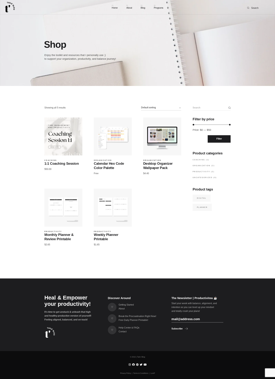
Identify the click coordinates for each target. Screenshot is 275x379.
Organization (103, 160)
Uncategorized (202, 177)
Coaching (50, 160)
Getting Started (126, 305)
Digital (201, 198)
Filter (219, 139)
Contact (122, 331)
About (122, 308)
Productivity (53, 231)
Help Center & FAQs (129, 327)
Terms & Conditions (140, 373)
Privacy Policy (125, 373)
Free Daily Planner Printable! (133, 320)
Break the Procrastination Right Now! (137, 316)
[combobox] (161, 108)
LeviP (153, 373)
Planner (202, 207)
